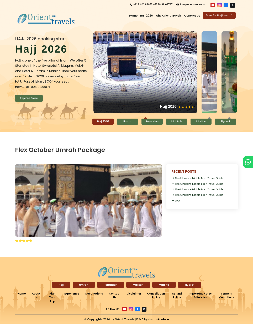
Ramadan (110, 285)
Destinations (94, 293)
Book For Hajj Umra (218, 15)
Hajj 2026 (146, 16)
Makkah (138, 285)
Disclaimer (133, 293)
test (177, 200)
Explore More (29, 98)
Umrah (83, 285)
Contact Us (192, 16)
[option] (51, 70)
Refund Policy (177, 295)
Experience (71, 293)
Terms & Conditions (226, 295)
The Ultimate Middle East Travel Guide (199, 178)
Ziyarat (189, 285)
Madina (164, 285)
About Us (36, 295)
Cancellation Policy (156, 295)
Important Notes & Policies (200, 295)
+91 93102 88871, (142, 4)
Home (133, 16)
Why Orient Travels (168, 16)
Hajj (61, 285)
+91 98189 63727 (163, 4)
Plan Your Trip (52, 297)
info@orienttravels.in (192, 4)
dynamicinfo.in (158, 319)
